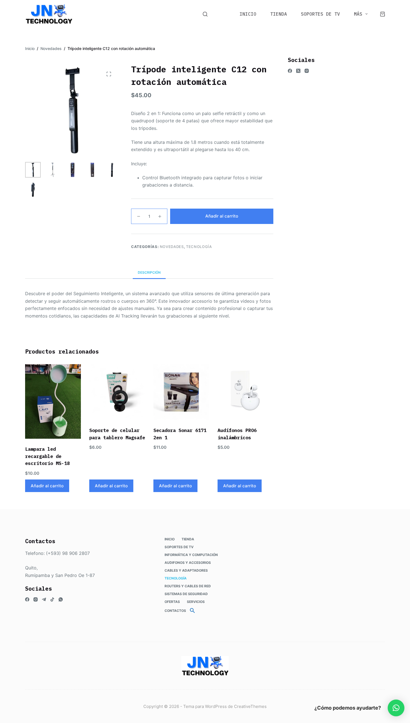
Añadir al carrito (221, 216)
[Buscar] (205, 14)
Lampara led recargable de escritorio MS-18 (47, 456)
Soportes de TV (320, 14)
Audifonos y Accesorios (188, 562)
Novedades (172, 246)
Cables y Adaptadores (186, 570)
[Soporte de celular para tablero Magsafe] (117, 392)
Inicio (248, 14)
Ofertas (172, 602)
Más (358, 14)
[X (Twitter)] (298, 71)
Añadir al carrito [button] (47, 485)
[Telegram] (44, 599)
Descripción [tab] (149, 272)
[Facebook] (290, 71)
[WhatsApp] (61, 599)
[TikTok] (52, 599)
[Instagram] (307, 71)
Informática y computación (191, 555)
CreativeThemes (250, 706)
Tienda (278, 14)
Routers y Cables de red (188, 586)
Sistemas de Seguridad (186, 594)
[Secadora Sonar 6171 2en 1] (181, 392)
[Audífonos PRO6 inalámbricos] (245, 392)
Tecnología (199, 246)
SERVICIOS (196, 602)
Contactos (175, 611)
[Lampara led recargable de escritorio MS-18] (53, 401)
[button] (192, 611)
